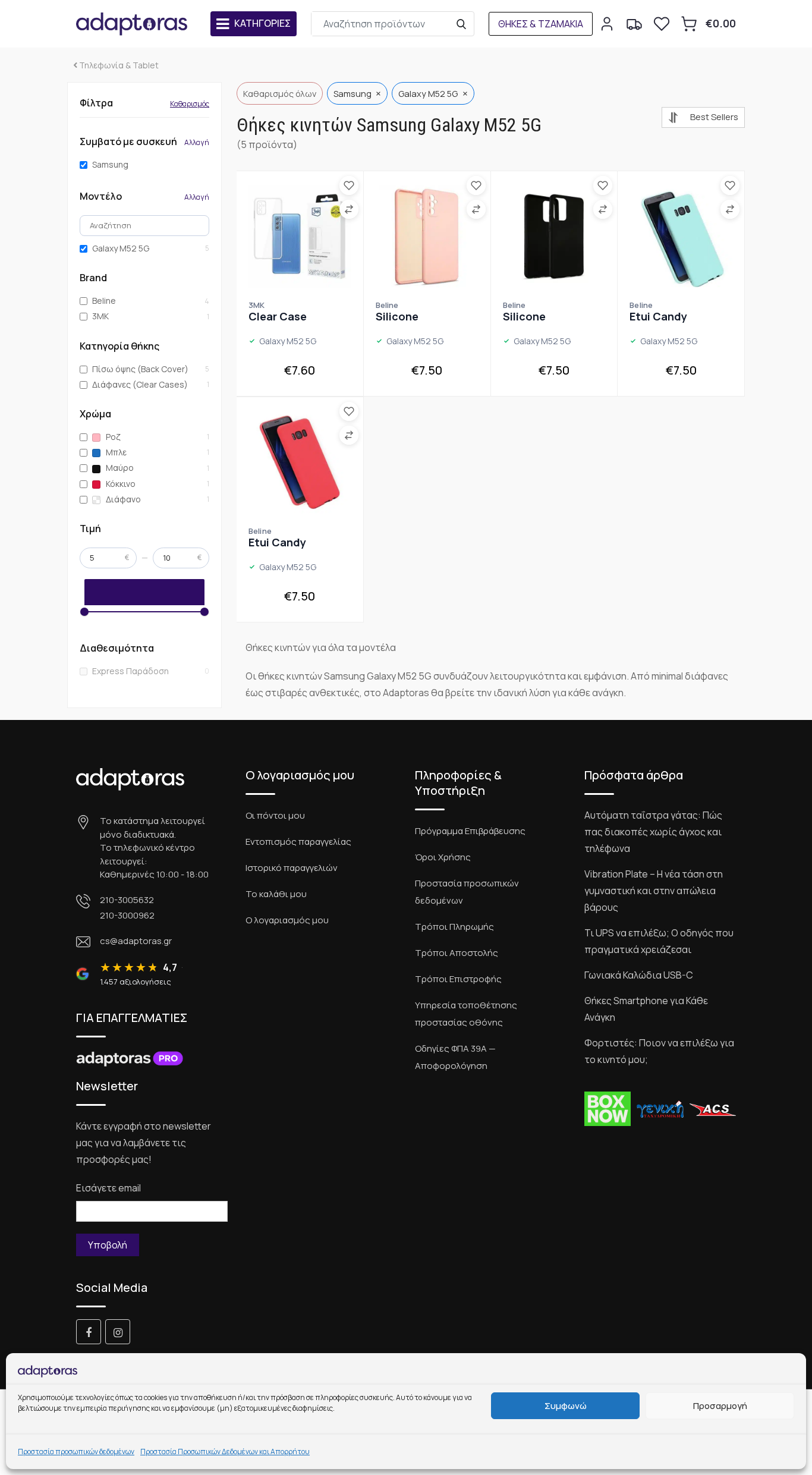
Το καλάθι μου (276, 894)
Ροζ (112, 437)
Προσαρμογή (720, 1405)
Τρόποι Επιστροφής (458, 979)
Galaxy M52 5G (120, 248)
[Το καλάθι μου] (689, 24)
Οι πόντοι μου (275, 815)
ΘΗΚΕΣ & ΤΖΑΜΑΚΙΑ (540, 23)
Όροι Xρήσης (443, 857)
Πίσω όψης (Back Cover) (140, 369)
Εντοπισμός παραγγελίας (298, 841)
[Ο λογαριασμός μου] (607, 24)
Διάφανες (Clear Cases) (140, 384)
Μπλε (115, 452)
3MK (100, 316)
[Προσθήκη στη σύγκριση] (348, 209)
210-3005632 (127, 900)
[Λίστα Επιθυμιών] (662, 24)
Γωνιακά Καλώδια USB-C (638, 975)
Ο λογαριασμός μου (287, 920)
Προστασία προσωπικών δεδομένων (76, 1451)
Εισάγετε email (108, 1187)
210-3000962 (127, 915)
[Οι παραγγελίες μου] (634, 24)
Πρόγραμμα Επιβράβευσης (470, 831)
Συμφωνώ (566, 1405)
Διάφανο (122, 499)
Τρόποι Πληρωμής (454, 926)
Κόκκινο (120, 484)
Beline (104, 300)
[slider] (84, 612)
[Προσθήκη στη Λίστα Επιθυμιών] (348, 185)
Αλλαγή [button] (196, 142)
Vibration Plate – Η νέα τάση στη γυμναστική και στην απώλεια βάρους (653, 890)
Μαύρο (119, 468)
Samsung (110, 164)
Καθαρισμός (189, 104)
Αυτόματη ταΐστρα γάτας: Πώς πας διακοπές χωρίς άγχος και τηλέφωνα (653, 832)
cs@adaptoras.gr (136, 941)
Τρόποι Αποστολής (456, 952)
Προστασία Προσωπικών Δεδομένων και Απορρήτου (225, 1451)
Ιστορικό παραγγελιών (292, 867)
